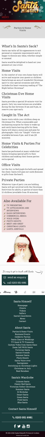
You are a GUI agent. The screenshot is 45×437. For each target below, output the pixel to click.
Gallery (22, 313)
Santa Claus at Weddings (22, 339)
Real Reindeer (22, 371)
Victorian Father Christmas (22, 386)
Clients (22, 308)
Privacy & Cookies (32, 433)
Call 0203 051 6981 (16, 282)
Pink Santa (22, 400)
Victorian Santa (22, 350)
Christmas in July (22, 368)
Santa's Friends (23, 352)
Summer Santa (22, 355)
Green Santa (22, 397)
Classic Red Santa (22, 384)
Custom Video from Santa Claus (22, 345)
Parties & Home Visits (22, 331)
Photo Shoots (22, 358)
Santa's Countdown (22, 316)
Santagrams (22, 363)
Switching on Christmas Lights (22, 365)
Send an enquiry (16, 277)
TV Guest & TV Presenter (22, 342)
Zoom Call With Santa (22, 347)
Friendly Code (25, 435)
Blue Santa (22, 402)
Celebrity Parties (22, 337)
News (22, 318)
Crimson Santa (22, 381)
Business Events (22, 334)
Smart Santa (22, 394)
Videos (22, 310)
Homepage (22, 305)
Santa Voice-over (22, 360)
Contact (22, 321)
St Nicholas (22, 392)
